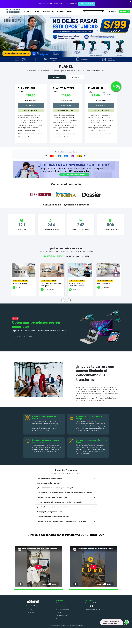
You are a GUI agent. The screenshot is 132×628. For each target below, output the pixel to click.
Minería (87, 606)
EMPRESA (75, 77)
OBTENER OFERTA (87, 4)
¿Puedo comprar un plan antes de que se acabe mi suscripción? (60, 502)
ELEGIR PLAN (31, 105)
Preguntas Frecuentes (62, 615)
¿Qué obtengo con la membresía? (49, 483)
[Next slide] (69, 300)
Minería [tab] (85, 256)
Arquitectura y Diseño (91, 609)
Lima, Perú (30, 612)
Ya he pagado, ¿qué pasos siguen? (49, 512)
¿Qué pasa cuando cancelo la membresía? (52, 497)
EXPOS (69, 11)
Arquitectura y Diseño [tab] (53, 256)
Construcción (88, 603)
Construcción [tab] (72, 256)
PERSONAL (57, 77)
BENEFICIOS (60, 11)
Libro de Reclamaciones (62, 619)
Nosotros (58, 603)
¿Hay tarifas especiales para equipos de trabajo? (55, 488)
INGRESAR (113, 11)
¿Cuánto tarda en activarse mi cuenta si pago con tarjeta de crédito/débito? (64, 492)
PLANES (37, 11)
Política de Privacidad (61, 606)
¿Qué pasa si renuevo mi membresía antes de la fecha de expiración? (62, 521)
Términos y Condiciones (62, 609)
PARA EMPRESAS (48, 11)
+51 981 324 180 (32, 606)
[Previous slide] (63, 300)
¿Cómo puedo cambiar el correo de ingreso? (53, 516)
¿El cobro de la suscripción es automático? (52, 507)
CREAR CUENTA (124, 11)
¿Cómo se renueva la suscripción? (49, 478)
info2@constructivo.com (34, 609)
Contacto (58, 612)
